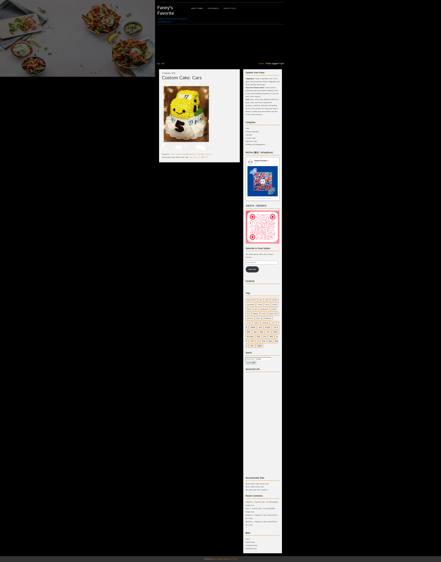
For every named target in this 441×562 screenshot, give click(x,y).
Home (261, 63)
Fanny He (208, 154)
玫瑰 (258, 337)
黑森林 (259, 346)
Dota (267, 304)
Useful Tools (230, 8)
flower (249, 309)
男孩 (203, 157)
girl (256, 309)
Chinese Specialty (252, 132)
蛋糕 (270, 341)
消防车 (275, 332)
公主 (273, 323)
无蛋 (255, 332)
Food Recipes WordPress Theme (225, 559)
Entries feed (250, 542)
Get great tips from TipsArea (256, 490)
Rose (258, 318)
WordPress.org (251, 549)
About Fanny (197, 8)
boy (190, 157)
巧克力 (275, 327)
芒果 (252, 341)
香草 (252, 346)
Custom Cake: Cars (182, 78)
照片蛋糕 (250, 337)
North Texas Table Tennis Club (257, 484)
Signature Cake (251, 141)
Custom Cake (180, 154)
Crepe (259, 304)
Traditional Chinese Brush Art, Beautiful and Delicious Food (172, 14)
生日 (264, 337)
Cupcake (249, 135)
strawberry (267, 318)
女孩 (260, 327)
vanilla (256, 323)
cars (198, 157)
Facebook (250, 281)
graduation (264, 309)
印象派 (252, 327)
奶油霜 (267, 327)
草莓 (263, 341)
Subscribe (252, 269)
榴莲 (261, 332)
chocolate (250, 304)
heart (274, 309)
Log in (248, 539)
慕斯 (248, 332)
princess (250, 318)
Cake (172, 154)
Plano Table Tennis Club (255, 487)
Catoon (274, 300)
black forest (251, 300)
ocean (263, 314)
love (248, 314)
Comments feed (251, 545)
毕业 (268, 332)
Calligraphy (213, 8)
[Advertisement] (220, 43)
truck (249, 323)
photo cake (273, 314)
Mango (255, 314)
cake (194, 157)
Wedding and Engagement (255, 144)
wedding (265, 323)
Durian (274, 304)
